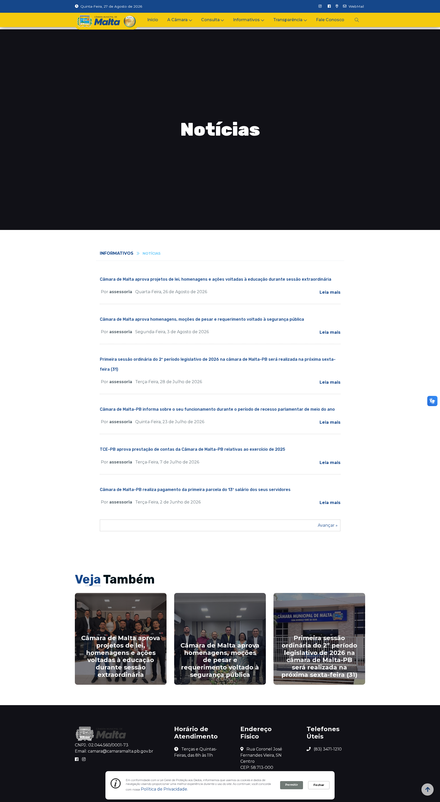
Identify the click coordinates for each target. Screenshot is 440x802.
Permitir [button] (291, 784)
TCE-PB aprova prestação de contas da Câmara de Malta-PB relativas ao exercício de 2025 (192, 449)
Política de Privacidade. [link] (164, 789)
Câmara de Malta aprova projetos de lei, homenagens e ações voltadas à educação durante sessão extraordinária (215, 279)
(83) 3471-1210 (327, 749)
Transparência (287, 19)
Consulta (210, 19)
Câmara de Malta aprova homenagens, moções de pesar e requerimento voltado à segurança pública (202, 319)
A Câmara (177, 19)
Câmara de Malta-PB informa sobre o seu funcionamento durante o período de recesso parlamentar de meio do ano (217, 409)
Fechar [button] (318, 785)
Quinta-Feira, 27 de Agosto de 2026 (111, 6)
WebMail (356, 6)
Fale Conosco (330, 19)
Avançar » (328, 525)
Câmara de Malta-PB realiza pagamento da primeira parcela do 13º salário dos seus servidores (195, 489)
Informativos (246, 19)
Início (152, 19)
